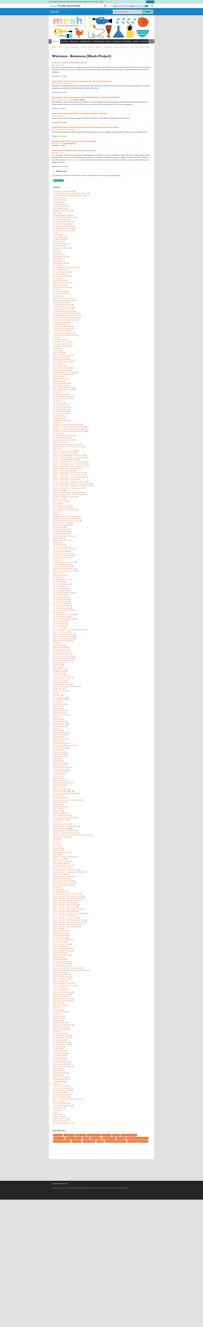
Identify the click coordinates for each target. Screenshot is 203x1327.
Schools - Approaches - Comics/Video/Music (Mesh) (67, 898)
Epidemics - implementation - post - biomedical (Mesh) (69, 473)
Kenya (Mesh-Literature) (60, 697)
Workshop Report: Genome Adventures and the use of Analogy (74, 141)
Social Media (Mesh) (58, 959)
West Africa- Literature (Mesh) (61, 1090)
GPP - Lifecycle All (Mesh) (60, 603)
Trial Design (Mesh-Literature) (61, 1044)
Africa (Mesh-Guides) (59, 204)
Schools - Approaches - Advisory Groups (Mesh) (66, 894)
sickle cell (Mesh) (58, 957)
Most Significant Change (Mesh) (62, 782)
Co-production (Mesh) (59, 339)
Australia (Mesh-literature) (60, 243)
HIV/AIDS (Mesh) (57, 645)
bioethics (55, 250)
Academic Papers (58, 198)
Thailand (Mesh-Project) (59, 1022)
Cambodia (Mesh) (58, 261)
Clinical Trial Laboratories (60, 294)
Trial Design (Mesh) (58, 1040)
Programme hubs (85, 41)
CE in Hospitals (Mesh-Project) (61, 272)
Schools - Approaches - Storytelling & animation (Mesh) (69, 920)
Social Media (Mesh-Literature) (61, 963)
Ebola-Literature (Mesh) (59, 414)
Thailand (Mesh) (57, 1020)
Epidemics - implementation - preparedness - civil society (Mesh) (71, 483)
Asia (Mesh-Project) (58, 239)
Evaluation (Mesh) (58, 527)
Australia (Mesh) (57, 241)
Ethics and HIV (57, 503)
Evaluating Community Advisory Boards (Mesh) (66, 518)
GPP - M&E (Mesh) (58, 612)
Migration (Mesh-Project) (60, 780)
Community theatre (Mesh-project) (63, 333)
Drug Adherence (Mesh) (60, 394)
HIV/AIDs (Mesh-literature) (60, 649)
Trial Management (58, 1046)
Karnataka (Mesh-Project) (60, 691)
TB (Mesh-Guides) (58, 1016)
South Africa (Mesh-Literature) (61, 977)
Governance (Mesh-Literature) (61, 584)
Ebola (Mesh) (56, 416)
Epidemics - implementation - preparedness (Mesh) (67, 488)
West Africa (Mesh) (58, 1092)
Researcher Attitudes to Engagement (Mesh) (65, 870)
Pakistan (55, 822)
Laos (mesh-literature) (59, 704)
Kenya (54, 693)
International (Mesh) (58, 682)
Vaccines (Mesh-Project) (59, 1073)
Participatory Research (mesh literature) (64, 830)
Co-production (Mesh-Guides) (61, 342)
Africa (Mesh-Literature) (59, 206)
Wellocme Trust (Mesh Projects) (62, 1088)
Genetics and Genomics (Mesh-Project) (64, 571)
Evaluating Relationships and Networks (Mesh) (66, 521)
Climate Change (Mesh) (59, 291)
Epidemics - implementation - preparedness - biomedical (69, 481)
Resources (64, 41)
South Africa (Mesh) (58, 972)
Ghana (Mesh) (57, 573)
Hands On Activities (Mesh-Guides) (63, 634)
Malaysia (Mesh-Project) (59, 739)
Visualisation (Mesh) (58, 1081)
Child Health (56, 278)
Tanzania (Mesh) (57, 1009)
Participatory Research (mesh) (61, 828)
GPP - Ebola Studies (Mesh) (61, 590)
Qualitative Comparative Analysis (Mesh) (64, 857)
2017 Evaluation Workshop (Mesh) (63, 191)
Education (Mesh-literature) (60, 420)
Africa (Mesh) (56, 202)
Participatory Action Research (61, 824)
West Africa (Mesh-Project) (60, 1097)
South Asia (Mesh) (58, 988)
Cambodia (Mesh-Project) (60, 263)
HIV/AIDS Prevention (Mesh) (61, 654)
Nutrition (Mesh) (57, 811)
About (60, 47)
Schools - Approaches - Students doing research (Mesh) (69, 922)
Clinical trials (56, 296)
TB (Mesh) (56, 1014)
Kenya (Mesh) (57, 695)
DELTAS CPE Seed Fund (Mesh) (61, 368)
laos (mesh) (56, 702)
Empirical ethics (57, 433)
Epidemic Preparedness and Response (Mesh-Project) (68, 446)
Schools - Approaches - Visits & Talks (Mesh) (65, 926)
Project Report (57, 850)
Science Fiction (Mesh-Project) (61, 944)
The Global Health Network (65, 6)
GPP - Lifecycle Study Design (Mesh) (63, 610)
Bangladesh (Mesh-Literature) (61, 248)
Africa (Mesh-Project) (59, 208)
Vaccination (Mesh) (58, 1059)
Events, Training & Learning (102, 41)
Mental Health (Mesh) (59, 763)
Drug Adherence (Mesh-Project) (62, 398)
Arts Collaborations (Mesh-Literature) (63, 228)
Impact (54, 47)
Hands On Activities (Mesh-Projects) (63, 638)
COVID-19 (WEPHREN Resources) (62, 355)
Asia (54, 232)
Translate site (108, 47)
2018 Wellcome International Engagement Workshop (68, 195)
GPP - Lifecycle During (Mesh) (61, 608)
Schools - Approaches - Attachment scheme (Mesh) (67, 896)
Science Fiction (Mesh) (59, 942)
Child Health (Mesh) (58, 280)
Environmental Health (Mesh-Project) (63, 440)
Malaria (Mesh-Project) (59, 726)
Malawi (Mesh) (57, 730)
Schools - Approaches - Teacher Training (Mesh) (66, 924)
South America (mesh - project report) (64, 985)
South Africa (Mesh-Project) (61, 979)
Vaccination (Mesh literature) (61, 1062)
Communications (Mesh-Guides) (62, 304)
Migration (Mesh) (58, 778)
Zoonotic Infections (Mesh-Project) (62, 1123)
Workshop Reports (58, 1108)
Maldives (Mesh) (57, 741)
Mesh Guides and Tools (59, 769)
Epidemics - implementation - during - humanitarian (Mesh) (70, 466)
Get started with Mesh (72, 47)
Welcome (56, 41)
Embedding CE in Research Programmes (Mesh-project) (69, 431)
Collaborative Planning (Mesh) (61, 298)
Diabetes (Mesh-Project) (60, 379)
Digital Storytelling (58, 381)
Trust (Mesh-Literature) (59, 1053)
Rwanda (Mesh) (57, 889)
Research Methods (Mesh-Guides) (62, 881)
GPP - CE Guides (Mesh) (60, 588)
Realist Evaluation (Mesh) (60, 863)
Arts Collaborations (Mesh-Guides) (62, 226)
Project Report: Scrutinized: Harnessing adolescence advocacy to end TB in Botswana (81, 81)
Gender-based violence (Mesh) (61, 558)
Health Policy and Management (62, 641)
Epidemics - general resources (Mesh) (63, 453)
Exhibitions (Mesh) (58, 538)
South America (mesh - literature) (62, 983)
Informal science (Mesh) (60, 680)
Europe (55, 514)
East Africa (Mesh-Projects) (60, 411)
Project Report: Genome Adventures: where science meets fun (73, 150)
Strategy (55, 1007)
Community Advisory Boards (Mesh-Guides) (65, 313)
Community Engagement (60, 322)
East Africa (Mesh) (58, 403)
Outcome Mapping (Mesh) (60, 819)
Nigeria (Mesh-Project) (59, 806)
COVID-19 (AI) (57, 350)
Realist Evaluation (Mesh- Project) (62, 865)
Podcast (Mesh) (57, 848)
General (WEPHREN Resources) (61, 564)
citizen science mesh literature (61, 287)
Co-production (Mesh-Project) (61, 346)
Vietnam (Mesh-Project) (60, 1077)
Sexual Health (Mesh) (59, 953)
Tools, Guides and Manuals (60, 1029)
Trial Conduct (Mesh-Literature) (61, 1038)
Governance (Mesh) (58, 582)
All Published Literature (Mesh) (62, 211)
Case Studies (56, 265)
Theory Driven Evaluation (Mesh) (62, 1025)
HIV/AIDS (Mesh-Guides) (60, 647)
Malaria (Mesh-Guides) (59, 721)
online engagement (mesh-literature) (63, 817)
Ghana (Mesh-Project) (59, 575)
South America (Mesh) (59, 981)
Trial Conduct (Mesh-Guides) (61, 1036)
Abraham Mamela (59, 65)
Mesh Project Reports (59, 771)
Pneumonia (56, 846)
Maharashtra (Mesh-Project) (61, 715)
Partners (136, 41)
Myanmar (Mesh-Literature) (60, 789)
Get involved (117, 41)
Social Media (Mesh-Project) (61, 966)
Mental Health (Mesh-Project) (61, 767)
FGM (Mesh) (56, 542)
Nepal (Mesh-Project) (59, 798)
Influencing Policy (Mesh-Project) (62, 678)
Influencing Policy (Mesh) (60, 675)
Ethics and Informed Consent (61, 505)
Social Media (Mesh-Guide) (60, 961)
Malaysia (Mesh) (57, 737)
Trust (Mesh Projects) (59, 1055)
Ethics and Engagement (59, 501)
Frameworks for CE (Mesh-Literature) (63, 555)
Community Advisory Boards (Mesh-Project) (65, 318)
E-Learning (56, 422)
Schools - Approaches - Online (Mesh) (63, 915)
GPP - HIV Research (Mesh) (60, 599)
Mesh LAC (144, 41)
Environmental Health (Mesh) (61, 438)
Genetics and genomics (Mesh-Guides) (64, 569)
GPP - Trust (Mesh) (58, 627)
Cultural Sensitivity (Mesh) (60, 359)
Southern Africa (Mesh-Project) (61, 1001)
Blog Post (55, 252)
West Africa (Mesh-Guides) (60, 1094)
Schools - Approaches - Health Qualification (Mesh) (67, 909)
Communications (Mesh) (60, 302)
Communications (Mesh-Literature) (62, 307)
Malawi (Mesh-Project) (59, 734)
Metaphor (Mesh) (58, 774)
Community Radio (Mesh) (60, 324)
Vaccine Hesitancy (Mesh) (60, 1064)
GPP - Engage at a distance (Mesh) (63, 593)
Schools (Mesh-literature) (60, 935)
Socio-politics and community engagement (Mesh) (67, 968)
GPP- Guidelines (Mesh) (60, 597)
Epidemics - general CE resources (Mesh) (64, 451)
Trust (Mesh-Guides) (58, 1051)
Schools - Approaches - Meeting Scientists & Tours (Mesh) (69, 913)
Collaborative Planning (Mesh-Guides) (63, 300)
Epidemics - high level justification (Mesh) (65, 459)
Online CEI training (137, 47)
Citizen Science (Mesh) (59, 285)
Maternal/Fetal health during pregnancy (64, 745)
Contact (98, 47)
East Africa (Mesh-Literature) (61, 407)
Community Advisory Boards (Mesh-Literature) (66, 315)
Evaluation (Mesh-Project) (60, 534)
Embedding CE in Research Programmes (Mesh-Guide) (68, 427)
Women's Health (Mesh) (60, 1103)
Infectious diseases (58, 673)
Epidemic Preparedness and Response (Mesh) (66, 444)
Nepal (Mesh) (57, 796)
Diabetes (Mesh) (57, 377)
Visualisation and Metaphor (60, 1079)
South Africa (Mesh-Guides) (61, 974)
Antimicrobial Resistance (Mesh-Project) (64, 217)
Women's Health (57, 1101)
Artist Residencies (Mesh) (60, 219)
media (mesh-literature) (60, 754)
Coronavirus (56, 348)
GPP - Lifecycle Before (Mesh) (61, 606)
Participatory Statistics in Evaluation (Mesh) (65, 833)
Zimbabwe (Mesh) (58, 1116)
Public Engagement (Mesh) (60, 852)
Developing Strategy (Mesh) (61, 370)
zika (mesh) (56, 1114)
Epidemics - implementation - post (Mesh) (65, 479)
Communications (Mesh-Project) (62, 309)
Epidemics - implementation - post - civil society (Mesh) (69, 475)
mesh (54, 12)
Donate (110, 5)
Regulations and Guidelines (61, 867)
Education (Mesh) (58, 418)
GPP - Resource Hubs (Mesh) (61, 617)
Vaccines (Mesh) (57, 1070)
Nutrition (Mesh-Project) (60, 813)
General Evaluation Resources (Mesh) (63, 562)
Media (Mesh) (57, 750)
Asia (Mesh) (56, 235)
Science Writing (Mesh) (59, 946)
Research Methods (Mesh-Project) (62, 885)
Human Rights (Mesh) (59, 662)
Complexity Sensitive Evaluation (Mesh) (64, 335)
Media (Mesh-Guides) (59, 752)
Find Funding (127, 41)
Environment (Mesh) (59, 442)
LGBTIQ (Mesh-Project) (59, 710)
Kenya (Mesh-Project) (59, 699)
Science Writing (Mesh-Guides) (61, 948)
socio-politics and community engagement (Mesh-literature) (70, 970)
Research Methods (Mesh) (60, 878)
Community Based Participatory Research (64, 320)
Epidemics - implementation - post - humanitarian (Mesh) (69, 477)
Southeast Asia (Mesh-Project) (61, 994)
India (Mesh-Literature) (59, 669)
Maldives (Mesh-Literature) (60, 743)
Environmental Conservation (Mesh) (63, 435)
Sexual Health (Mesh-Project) (61, 955)
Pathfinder (56, 839)
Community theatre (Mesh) (60, 331)
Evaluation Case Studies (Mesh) (62, 525)
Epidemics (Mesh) (58, 490)
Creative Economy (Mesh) (60, 357)
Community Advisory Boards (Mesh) (63, 311)
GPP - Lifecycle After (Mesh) (61, 601)
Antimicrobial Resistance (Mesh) (62, 215)
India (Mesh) (56, 667)
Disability (55, 392)
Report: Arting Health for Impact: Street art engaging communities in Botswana (80, 113)
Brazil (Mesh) (56, 259)
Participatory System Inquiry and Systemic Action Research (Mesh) (72, 835)
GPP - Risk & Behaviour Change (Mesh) (64, 619)
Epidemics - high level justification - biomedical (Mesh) (68, 455)
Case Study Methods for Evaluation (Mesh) (65, 267)
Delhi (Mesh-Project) (59, 366)
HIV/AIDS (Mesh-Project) (60, 651)
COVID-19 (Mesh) (58, 352)
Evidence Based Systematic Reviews (63, 536)
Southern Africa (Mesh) (59, 996)
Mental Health (57, 761)
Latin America (57, 706)
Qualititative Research (59, 859)
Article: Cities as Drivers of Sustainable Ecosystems (69, 62)
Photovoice (56, 844)
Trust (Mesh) (56, 1049)
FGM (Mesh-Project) (58, 545)
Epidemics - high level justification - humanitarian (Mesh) (69, 457)
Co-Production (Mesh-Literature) (62, 344)
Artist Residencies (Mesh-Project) (62, 222)
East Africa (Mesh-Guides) (60, 405)
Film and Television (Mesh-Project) (63, 549)
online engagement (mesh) (61, 815)
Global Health (57, 577)
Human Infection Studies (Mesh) (62, 660)
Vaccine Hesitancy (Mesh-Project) (62, 1066)
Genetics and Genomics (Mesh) (62, 566)
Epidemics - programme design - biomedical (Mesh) (68, 492)
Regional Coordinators (122, 47)
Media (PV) (56, 758)
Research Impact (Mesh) (60, 874)
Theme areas (74, 41)
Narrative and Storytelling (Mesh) (62, 791)
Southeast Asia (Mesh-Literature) (62, 992)
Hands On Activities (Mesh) (60, 632)
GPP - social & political (59, 621)
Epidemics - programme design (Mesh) (64, 497)
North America (57, 809)
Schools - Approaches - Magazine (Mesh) (64, 911)
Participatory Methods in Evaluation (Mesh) (65, 826)
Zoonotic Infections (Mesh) (60, 1121)
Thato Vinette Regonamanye (62, 100)
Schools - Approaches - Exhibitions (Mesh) (65, 905)
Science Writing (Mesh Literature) (62, 950)
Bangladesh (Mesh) (58, 246)
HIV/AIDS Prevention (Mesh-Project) (63, 658)
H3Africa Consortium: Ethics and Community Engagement (69, 630)
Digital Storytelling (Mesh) (60, 383)
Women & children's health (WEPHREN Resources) (67, 1099)
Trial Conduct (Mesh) (59, 1033)
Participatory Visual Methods (61, 837)
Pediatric (55, 841)
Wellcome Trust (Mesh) (59, 1086)
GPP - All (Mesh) (57, 586)
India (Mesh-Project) (58, 671)
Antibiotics (56, 213)
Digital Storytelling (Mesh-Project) (62, 390)
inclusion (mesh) (57, 665)
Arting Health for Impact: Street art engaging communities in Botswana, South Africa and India (85, 127)
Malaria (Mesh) (57, 719)
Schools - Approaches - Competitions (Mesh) (65, 900)
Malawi (55, 728)
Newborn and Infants (59, 802)
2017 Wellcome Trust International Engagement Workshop (70, 193)
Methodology (57, 776)
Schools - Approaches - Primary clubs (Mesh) (65, 918)
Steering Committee (87, 47)
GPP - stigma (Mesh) (59, 623)
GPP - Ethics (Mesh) (58, 595)
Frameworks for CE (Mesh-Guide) (62, 553)
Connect (55, 337)
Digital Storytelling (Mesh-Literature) (63, 387)
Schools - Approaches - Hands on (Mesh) (64, 907)
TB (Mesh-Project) (58, 1018)
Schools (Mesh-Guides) (59, 931)
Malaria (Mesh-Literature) (60, 723)
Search (147, 12)
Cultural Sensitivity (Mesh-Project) (62, 361)
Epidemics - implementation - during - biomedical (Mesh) (69, 462)
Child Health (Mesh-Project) (61, 283)
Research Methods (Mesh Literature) (63, 883)
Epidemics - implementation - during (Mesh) (65, 468)
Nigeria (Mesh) (57, 804)
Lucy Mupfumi (58, 83)
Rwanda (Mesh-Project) (59, 892)
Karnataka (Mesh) (58, 689)
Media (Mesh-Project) (59, 756)
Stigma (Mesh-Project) (59, 1005)
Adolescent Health (58, 200)
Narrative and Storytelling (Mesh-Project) (64, 793)
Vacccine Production (58, 1057)
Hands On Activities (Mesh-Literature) (63, 636)
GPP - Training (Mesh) (59, 625)
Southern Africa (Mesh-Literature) (62, 998)
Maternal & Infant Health (60, 748)
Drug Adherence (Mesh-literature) (62, 396)
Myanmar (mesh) (58, 787)
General (55, 560)
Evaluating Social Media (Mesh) (62, 523)
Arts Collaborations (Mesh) (60, 224)
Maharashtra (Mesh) (58, 713)
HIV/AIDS (55, 643)
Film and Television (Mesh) (60, 547)
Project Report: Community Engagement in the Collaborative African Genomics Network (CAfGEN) (85, 97)
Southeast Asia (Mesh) (59, 990)
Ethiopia (55, 512)
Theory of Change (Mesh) (60, 1027)
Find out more (108, 1)
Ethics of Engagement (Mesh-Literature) (64, 510)
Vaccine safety (57, 1068)
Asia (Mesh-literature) (59, 237)
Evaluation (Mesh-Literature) (61, 531)
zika (54, 1112)
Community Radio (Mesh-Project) (62, 329)
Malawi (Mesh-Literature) (60, 732)
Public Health (56, 854)
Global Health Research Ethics (61, 579)
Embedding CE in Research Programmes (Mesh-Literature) (69, 429)
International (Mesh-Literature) (61, 684)
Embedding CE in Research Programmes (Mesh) (66, 425)
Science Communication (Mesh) (62, 940)
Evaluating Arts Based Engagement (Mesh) (65, 516)
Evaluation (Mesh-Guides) (60, 529)
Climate (55, 289)
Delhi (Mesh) (56, 363)
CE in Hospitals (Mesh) (59, 270)
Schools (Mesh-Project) (59, 937)
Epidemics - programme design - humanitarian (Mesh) (68, 494)
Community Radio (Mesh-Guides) (62, 326)
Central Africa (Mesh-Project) (61, 276)
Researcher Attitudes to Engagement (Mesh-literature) (68, 872)
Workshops (56, 1110)
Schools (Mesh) (57, 929)
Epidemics (56, 449)
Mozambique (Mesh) (59, 785)
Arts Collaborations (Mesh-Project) (62, 230)
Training (55, 1031)
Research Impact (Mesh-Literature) (62, 876)
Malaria (55, 717)
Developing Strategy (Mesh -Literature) (64, 372)
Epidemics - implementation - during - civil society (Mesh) (69, 464)
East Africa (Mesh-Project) (60, 409)
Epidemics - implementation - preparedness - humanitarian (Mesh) (72, 486)
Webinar (55, 1084)
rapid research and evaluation (61, 861)
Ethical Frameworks (58, 499)
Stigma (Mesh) (57, 1003)
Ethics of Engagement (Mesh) (61, 507)
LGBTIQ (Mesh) (57, 708)
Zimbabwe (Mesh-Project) (60, 1118)
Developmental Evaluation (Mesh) (62, 374)
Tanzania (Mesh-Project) (59, 1011)
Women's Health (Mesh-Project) (62, 1105)
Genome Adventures (73, 160)
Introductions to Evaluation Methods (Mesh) (65, 686)
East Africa (56, 401)
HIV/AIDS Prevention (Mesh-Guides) (63, 656)
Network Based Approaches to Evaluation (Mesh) (67, 800)
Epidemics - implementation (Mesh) (63, 470)
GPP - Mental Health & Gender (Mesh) (64, 614)
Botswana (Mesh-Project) (60, 256)
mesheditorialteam (67, 83)
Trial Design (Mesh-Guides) (60, 1042)
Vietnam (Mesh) (57, 1075)
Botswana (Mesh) (58, 254)
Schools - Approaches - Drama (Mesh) (63, 902)
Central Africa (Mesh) (59, 274)
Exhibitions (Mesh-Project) (60, 540)
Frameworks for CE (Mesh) (60, 551)
